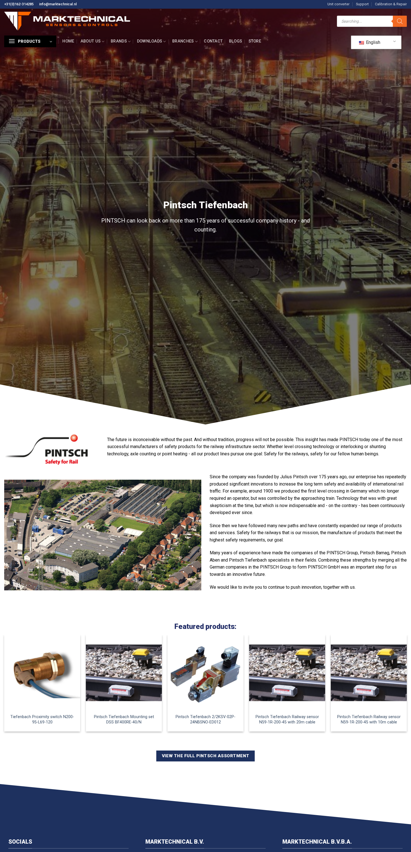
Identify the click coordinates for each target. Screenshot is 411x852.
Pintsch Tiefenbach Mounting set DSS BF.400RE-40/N (124, 719)
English (372, 42)
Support (362, 4)
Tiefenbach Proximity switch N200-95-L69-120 (42, 719)
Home (68, 41)
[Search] (400, 21)
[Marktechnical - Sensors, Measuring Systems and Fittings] (67, 21)
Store (255, 41)
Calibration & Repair (391, 4)
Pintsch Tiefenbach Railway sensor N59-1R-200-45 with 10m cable (369, 719)
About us (91, 41)
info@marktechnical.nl (58, 4)
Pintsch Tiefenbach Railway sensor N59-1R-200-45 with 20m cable (287, 719)
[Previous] (4, 688)
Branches (183, 41)
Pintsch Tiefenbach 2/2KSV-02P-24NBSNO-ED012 (205, 719)
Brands (119, 41)
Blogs (235, 41)
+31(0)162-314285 (19, 4)
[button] (30, 41)
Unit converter (338, 4)
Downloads (149, 41)
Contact (213, 41)
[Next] (406, 688)
